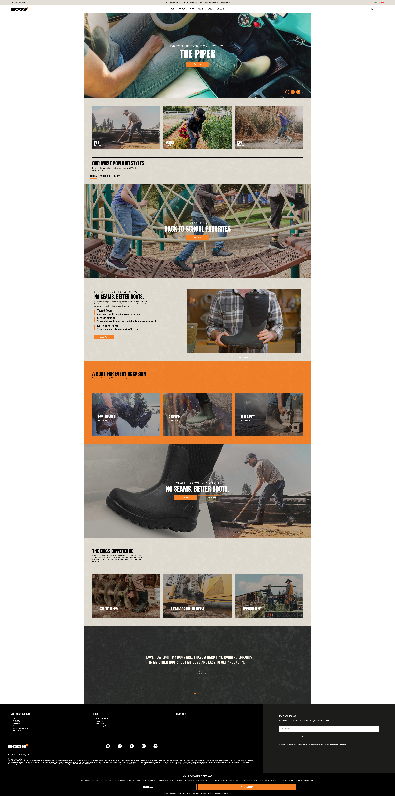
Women (182, 9)
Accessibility (100, 723)
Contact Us (16, 721)
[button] (195, 93)
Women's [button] (105, 176)
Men (172, 9)
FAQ (14, 718)
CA (380, 2)
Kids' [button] (117, 176)
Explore (220, 9)
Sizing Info (16, 723)
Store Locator (17, 726)
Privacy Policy (100, 721)
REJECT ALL (148, 787)
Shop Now (97, 145)
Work (200, 9)
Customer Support (18, 2)
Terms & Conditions (102, 718)
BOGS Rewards (17, 731)
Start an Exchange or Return (22, 728)
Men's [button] (93, 176)
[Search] (371, 9)
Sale (210, 9)
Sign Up (304, 737)
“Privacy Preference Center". (203, 793)
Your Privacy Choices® (103, 726)
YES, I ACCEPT (247, 787)
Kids (192, 9)
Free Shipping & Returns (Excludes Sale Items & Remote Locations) (197, 2)
